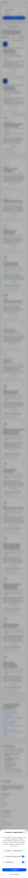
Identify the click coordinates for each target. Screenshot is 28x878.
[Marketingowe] (23, 862)
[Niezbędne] (23, 851)
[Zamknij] (25, 832)
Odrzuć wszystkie (14, 874)
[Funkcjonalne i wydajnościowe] (23, 856)
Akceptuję (14, 870)
